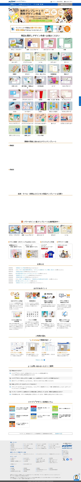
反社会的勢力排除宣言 (54, 469)
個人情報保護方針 (27, 469)
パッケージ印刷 (52, 445)
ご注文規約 (13, 469)
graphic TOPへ (69, 1)
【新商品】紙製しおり (20, 277)
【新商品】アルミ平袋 (20, 267)
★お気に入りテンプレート (25, 4)
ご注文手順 (26, 461)
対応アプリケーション (54, 459)
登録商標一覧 (58, 433)
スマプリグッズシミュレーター (17, 448)
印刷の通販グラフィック (14, 477)
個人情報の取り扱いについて (42, 469)
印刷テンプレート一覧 (41, 459)
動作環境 (51, 458)
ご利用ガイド (13, 4)
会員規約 (51, 468)
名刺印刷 (12, 444)
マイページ (65, 450)
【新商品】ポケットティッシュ (22, 275)
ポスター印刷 (26, 445)
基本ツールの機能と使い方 (24, 279)
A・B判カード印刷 (40, 445)
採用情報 (25, 471)
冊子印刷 (12, 445)
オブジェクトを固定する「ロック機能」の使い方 (44, 269)
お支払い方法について (54, 462)
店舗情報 (25, 468)
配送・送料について (53, 461)
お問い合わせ (65, 451)
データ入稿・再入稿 (38, 4)
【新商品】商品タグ (20, 271)
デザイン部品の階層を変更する (25, 269)
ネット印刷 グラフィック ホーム (14, 6)
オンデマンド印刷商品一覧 (41, 448)
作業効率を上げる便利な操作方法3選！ (40, 279)
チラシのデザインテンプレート (42, 454)
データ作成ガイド (27, 459)
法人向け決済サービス (28, 464)
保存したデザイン (65, 4)
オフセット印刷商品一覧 (28, 448)
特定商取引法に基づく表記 (15, 471)
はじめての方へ (26, 458)
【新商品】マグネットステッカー (23, 282)
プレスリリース (39, 471)
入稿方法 (12, 459)
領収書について (14, 464)
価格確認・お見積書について (16, 461)
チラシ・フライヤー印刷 (28, 444)
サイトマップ (65, 454)
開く (76, 477)
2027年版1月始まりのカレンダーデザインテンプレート (27, 273)
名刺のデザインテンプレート (29, 454)
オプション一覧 (52, 448)
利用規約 (38, 468)
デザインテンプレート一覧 (15, 454)
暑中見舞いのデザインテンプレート (23, 280)
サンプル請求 (65, 453)
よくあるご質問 (39, 458)
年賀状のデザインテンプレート (55, 454)
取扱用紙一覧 (13, 449)
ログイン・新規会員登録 (57, 1)
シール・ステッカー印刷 (54, 444)
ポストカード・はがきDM (41, 444)
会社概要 (12, 468)
